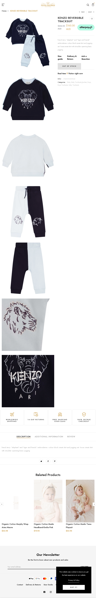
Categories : (62, 82)
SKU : (60, 79)
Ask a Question (85, 57)
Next (90, 12)
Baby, (69, 82)
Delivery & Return (72, 57)
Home (4, 11)
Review (71, 436)
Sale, (70, 85)
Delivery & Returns (33, 584)
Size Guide (48, 584)
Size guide (60, 57)
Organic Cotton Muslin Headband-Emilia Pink (44, 526)
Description (24, 436)
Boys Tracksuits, (63, 85)
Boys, (89, 82)
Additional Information (49, 436)
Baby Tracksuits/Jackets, (79, 82)
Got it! (73, 587)
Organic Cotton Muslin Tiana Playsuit (78, 526)
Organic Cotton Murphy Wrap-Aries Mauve (15, 526)
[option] (16, 508)
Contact (20, 584)
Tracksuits (75, 85)
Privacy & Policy (73, 580)
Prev (83, 12)
